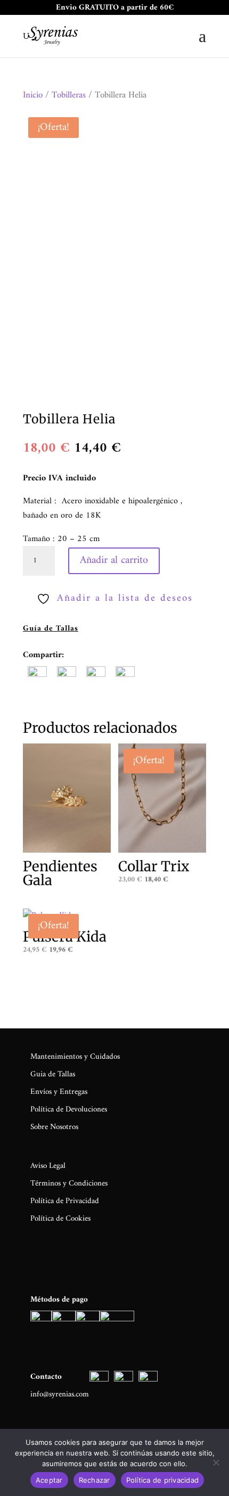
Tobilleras (69, 95)
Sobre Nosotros (54, 1127)
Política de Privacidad (64, 1201)
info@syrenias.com (59, 1394)
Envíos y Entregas (58, 1092)
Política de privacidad (162, 1480)
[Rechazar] (215, 1462)
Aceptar (49, 1480)
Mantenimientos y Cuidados (75, 1057)
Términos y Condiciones (69, 1183)
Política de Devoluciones (68, 1109)
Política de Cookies (60, 1219)
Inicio (33, 95)
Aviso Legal (48, 1166)
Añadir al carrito (114, 560)
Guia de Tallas (52, 1074)
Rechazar (94, 1480)
